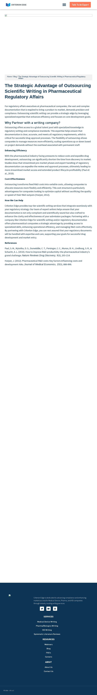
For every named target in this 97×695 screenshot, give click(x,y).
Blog (15, 77)
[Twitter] (42, 609)
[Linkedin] (55, 609)
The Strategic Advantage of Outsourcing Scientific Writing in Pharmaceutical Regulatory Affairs (52, 77)
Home (9, 77)
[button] (64, 5)
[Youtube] (48, 609)
